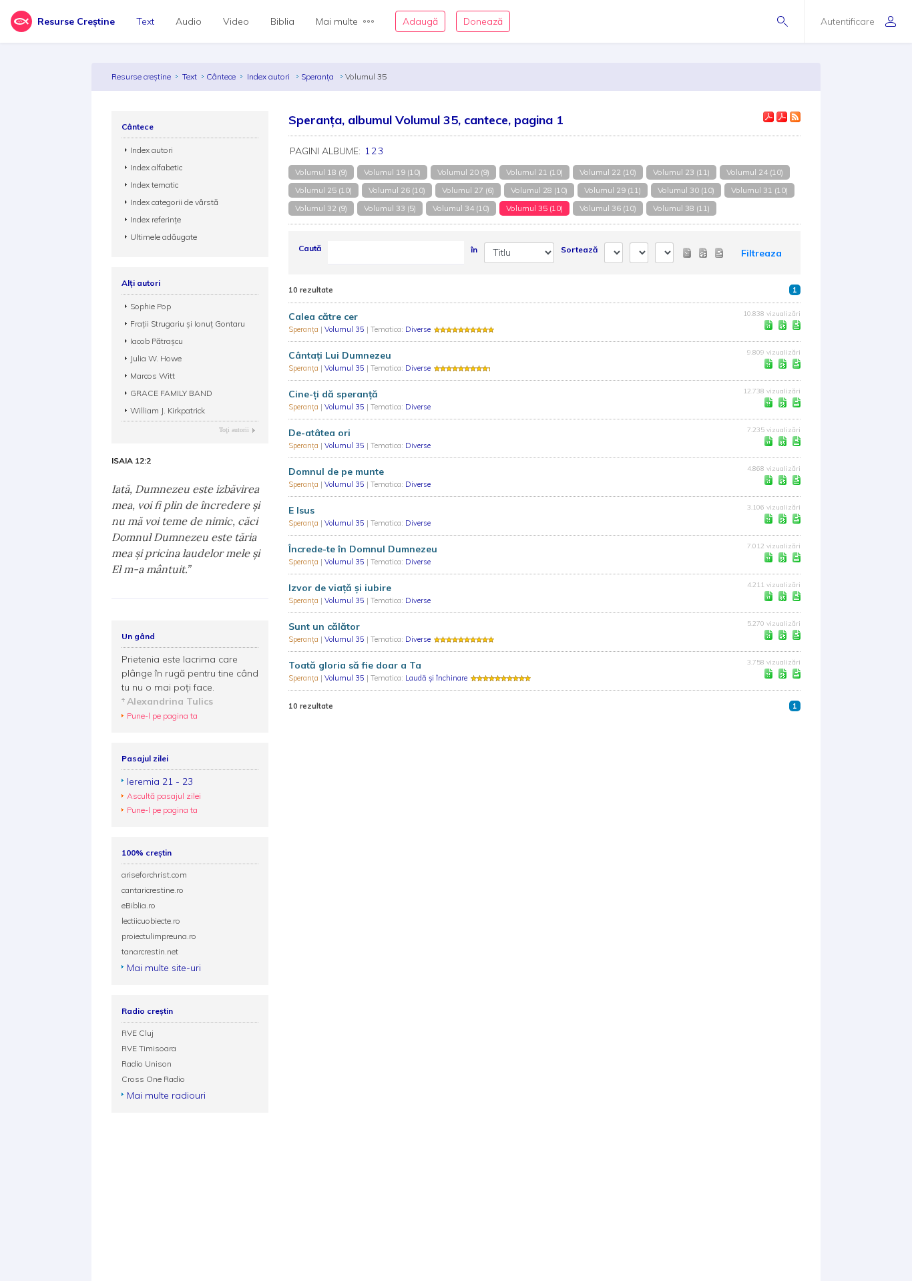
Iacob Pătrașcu (156, 341)
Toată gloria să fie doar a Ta (354, 665)
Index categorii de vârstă (174, 202)
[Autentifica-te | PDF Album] (781, 117)
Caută (309, 248)
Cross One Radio (153, 1079)
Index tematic (154, 185)
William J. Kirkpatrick (167, 410)
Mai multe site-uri (164, 968)
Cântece (221, 76)
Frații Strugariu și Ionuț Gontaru (187, 324)
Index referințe (155, 219)
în (474, 249)
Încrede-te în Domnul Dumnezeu (362, 549)
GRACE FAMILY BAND (171, 393)
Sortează (579, 249)
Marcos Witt (152, 376)
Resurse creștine (141, 76)
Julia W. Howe (156, 358)
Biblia (282, 21)
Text (145, 21)
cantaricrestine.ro (153, 890)
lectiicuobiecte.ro (151, 921)
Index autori (269, 76)
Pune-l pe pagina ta (162, 716)
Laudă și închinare (436, 678)
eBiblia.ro (139, 905)
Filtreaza (761, 253)
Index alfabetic (156, 167)
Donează (483, 21)
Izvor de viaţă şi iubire (339, 588)
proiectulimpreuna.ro (159, 936)
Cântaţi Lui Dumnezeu (339, 355)
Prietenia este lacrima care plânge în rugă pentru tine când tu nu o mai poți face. (190, 673)
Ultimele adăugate (163, 237)
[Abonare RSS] (795, 117)
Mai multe (337, 21)
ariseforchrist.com (154, 875)
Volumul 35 (345, 329)
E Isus (301, 510)
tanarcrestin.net (150, 951)
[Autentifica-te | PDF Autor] (768, 117)
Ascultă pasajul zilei (164, 796)
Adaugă (420, 21)
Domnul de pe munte (336, 472)
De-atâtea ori (319, 433)
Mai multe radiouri (166, 1095)
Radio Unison (147, 1064)
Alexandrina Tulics (170, 701)
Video (236, 21)
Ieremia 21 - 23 (160, 781)
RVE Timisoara (149, 1048)
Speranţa (318, 76)
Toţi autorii (234, 429)
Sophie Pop (150, 306)
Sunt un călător (324, 626)
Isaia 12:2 (131, 461)
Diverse (418, 329)
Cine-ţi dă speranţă (333, 394)
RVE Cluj (138, 1033)
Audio (189, 21)
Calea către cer (323, 317)
